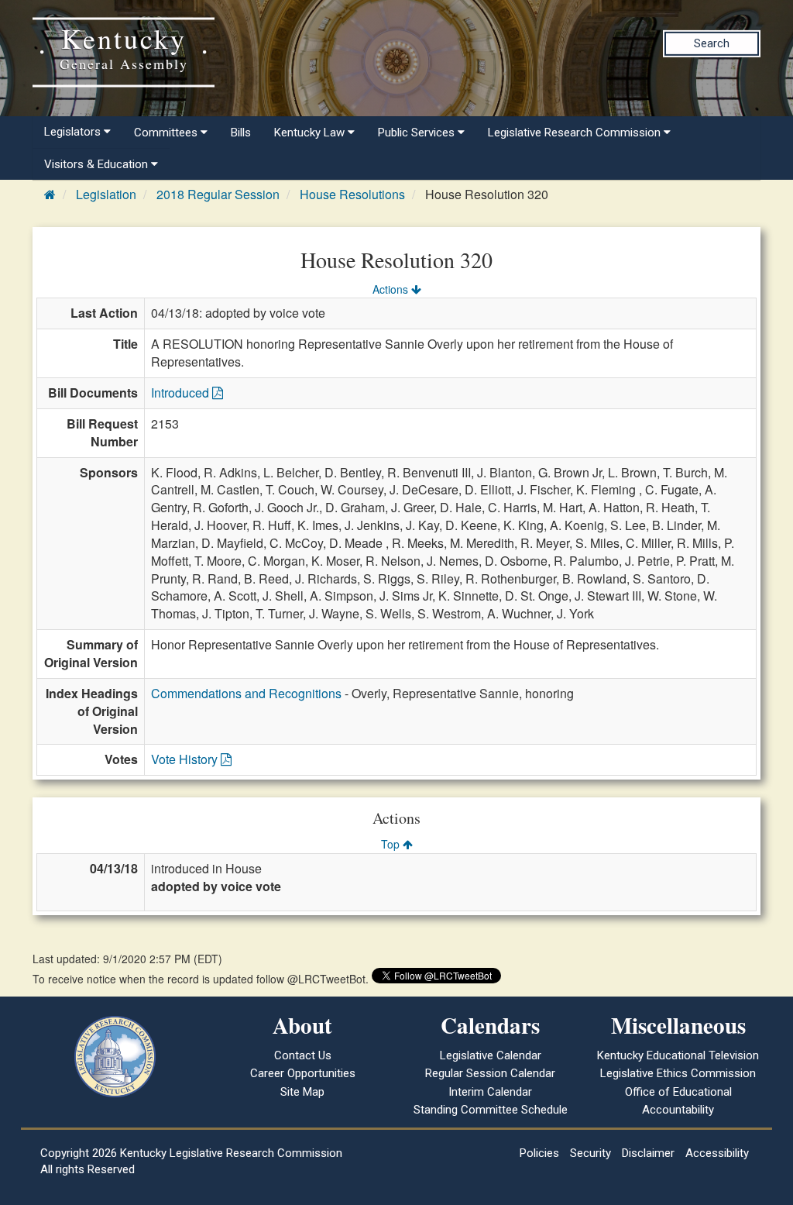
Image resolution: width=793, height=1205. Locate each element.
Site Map (302, 1092)
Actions (391, 289)
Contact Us (302, 1055)
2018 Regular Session (218, 194)
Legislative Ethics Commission (678, 1073)
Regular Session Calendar (490, 1073)
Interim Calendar (490, 1092)
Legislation (106, 194)
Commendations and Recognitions (246, 693)
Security (590, 1153)
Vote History (186, 759)
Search (711, 43)
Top (392, 844)
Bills (241, 132)
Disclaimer (648, 1153)
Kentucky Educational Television (678, 1055)
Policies (539, 1153)
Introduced (181, 392)
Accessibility (717, 1153)
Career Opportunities (302, 1073)
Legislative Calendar (490, 1055)
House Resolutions (352, 194)
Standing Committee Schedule (491, 1110)
